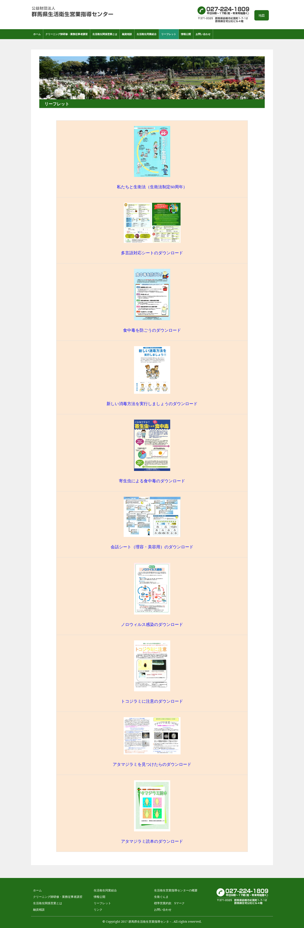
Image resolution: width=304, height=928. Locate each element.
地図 (262, 15)
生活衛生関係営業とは (104, 34)
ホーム (37, 34)
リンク (98, 909)
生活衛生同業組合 (147, 34)
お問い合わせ (203, 34)
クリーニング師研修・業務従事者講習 (66, 34)
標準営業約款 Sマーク (169, 903)
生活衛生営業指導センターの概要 (175, 890)
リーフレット (168, 34)
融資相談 (127, 34)
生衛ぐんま (161, 896)
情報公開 (186, 34)
